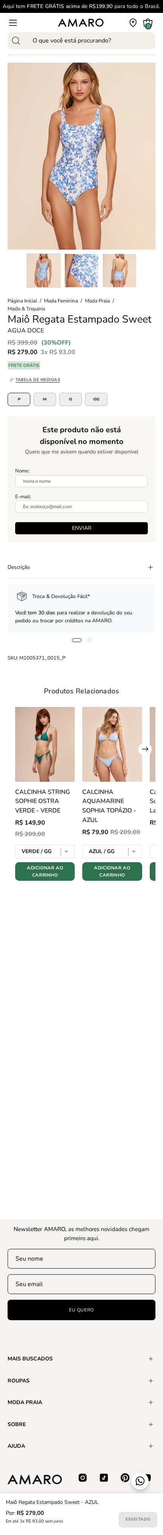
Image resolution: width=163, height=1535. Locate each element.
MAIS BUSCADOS (30, 1358)
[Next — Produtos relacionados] (145, 749)
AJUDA (16, 1446)
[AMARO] (80, 23)
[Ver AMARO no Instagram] (82, 1477)
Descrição (19, 567)
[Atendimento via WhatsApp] (140, 1480)
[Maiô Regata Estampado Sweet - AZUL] (44, 270)
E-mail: (23, 496)
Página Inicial (22, 301)
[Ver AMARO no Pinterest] (125, 1477)
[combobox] (81, 40)
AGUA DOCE (26, 330)
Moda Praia (97, 301)
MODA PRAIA (25, 1402)
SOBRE (17, 1424)
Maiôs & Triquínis (26, 308)
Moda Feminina (61, 301)
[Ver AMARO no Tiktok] (103, 1477)
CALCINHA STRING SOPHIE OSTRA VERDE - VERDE (42, 801)
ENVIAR (81, 528)
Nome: (22, 471)
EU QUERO (81, 1310)
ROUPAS (19, 1380)
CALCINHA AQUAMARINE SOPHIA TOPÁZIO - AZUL (109, 806)
